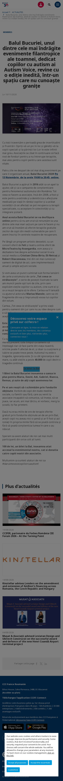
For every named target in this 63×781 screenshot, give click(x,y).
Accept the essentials (40, 762)
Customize (13, 769)
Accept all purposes (17, 762)
